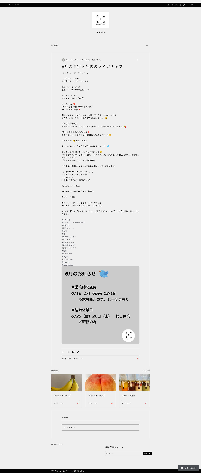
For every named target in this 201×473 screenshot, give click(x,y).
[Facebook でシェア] (63, 352)
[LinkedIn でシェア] (73, 352)
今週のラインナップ (62, 396)
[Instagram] (181, 5)
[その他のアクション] (138, 60)
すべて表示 (146, 370)
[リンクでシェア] (78, 352)
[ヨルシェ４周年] (134, 382)
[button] (191, 4)
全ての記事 (55, 45)
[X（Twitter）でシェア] (68, 352)
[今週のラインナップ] (66, 382)
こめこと (100, 32)
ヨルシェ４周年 (128, 396)
